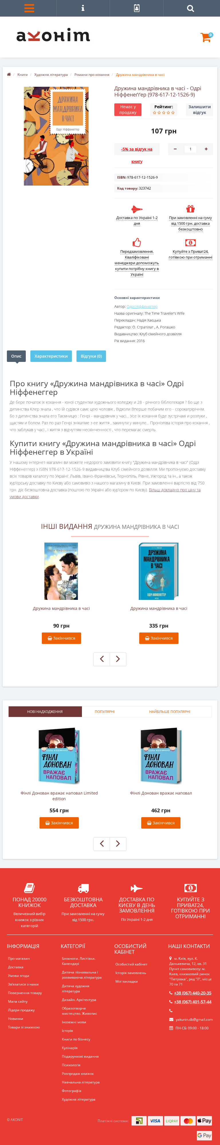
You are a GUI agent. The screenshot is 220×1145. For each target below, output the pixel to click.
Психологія (71, 1065)
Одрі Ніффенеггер (142, 306)
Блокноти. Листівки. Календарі (78, 961)
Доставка (15, 967)
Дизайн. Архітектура (79, 999)
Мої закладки (126, 981)
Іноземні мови (74, 1022)
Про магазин (19, 958)
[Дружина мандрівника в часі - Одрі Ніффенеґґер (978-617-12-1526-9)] (56, 136)
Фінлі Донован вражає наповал (161, 793)
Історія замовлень (130, 972)
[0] (206, 40)
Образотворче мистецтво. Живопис (79, 1011)
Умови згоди (18, 975)
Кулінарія (70, 1047)
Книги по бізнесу (76, 1039)
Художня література (78, 1099)
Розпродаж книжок (78, 1073)
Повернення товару (25, 992)
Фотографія (71, 1090)
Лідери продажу (21, 1010)
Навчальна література (81, 1082)
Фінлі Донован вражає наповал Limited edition (59, 795)
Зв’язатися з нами (23, 984)
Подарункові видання (80, 1056)
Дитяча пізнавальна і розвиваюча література (82, 975)
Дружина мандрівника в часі (61, 608)
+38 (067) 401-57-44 (192, 1001)
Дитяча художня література (75, 989)
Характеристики (51, 356)
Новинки (15, 1018)
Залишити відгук (199, 109)
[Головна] (9, 74)
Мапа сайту (18, 1001)
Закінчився (63, 638)
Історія (67, 1030)
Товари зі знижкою (24, 1027)
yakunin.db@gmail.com (194, 1019)
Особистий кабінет (131, 964)
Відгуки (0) (91, 356)
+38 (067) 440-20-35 (192, 993)
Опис (16, 356)
